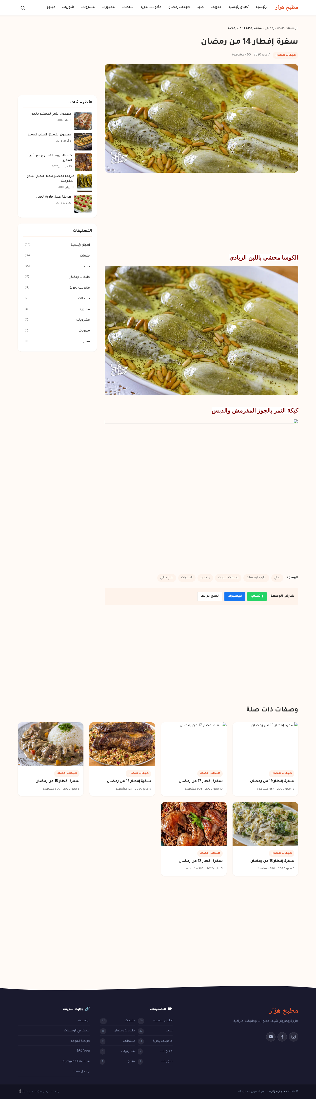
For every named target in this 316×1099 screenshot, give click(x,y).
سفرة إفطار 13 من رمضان (272, 861)
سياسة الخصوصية (76, 1061)
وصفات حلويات (228, 577)
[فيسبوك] (282, 1037)
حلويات (216, 7)
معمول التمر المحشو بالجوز (50, 114)
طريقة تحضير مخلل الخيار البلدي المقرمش (50, 179)
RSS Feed (83, 1051)
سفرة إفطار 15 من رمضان (57, 781)
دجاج (277, 577)
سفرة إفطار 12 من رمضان (201, 861)
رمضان (205, 577)
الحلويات (187, 577)
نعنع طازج (166, 577)
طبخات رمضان (179, 7)
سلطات (128, 7)
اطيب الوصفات (256, 577)
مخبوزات (108, 7)
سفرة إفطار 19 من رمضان (272, 781)
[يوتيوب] (271, 1037)
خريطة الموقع (80, 1041)
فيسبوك (235, 596)
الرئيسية (262, 7)
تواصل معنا (82, 1071)
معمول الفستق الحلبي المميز (49, 135)
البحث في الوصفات (77, 1031)
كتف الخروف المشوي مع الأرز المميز (51, 158)
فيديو (51, 7)
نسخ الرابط (210, 596)
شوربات (68, 7)
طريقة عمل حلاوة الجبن (53, 197)
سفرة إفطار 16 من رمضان (129, 781)
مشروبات (88, 7)
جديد (200, 7)
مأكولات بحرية (150, 7)
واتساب (257, 596)
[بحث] (23, 8)
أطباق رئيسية (238, 7)
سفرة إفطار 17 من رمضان (201, 781)
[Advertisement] (201, 213)
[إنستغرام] (293, 1037)
